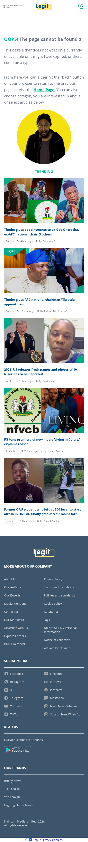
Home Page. (44, 89)
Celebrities (11, 451)
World (9, 381)
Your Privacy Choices (48, 840)
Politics (10, 241)
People (9, 521)
